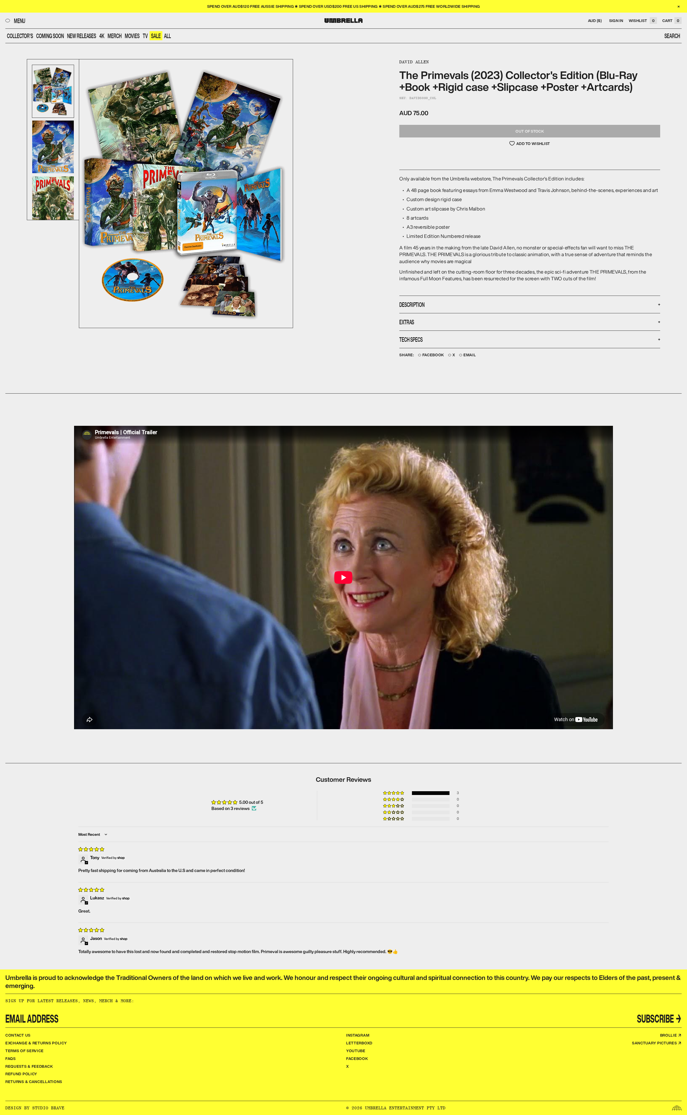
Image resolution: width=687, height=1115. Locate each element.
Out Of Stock (530, 131)
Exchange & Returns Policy (36, 1043)
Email (469, 355)
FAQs (10, 1058)
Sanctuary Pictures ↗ (657, 1043)
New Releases (81, 35)
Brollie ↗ (671, 1035)
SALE (156, 35)
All (167, 35)
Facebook (433, 355)
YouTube (356, 1051)
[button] (394, 793)
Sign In (616, 20)
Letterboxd (359, 1043)
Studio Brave (48, 1107)
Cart (670, 20)
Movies (132, 35)
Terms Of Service (24, 1051)
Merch (115, 35)
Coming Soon (50, 35)
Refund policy (21, 1074)
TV (145, 35)
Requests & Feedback (29, 1066)
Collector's (20, 35)
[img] (91, 849)
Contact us (18, 1035)
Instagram (357, 1035)
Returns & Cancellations (33, 1081)
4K (101, 35)
